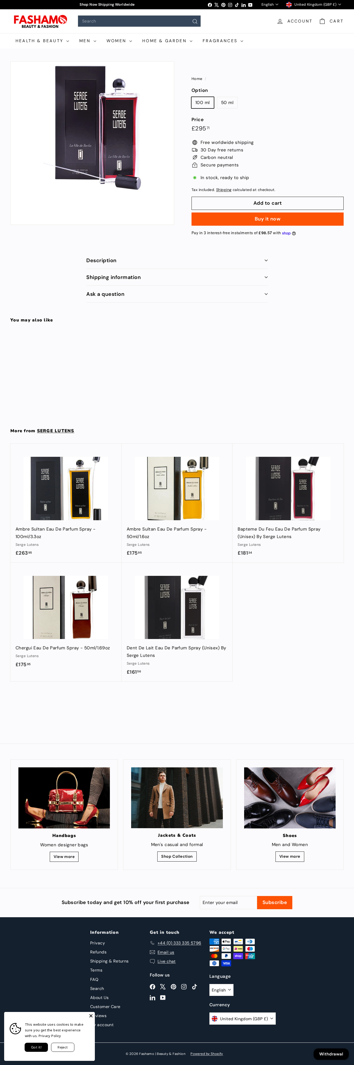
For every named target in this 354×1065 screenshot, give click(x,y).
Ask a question (105, 294)
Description (101, 260)
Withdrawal (331, 1054)
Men (85, 40)
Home (197, 78)
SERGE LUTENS (55, 431)
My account (102, 1024)
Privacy (97, 943)
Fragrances (221, 40)
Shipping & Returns (109, 961)
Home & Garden (165, 40)
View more (64, 856)
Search (97, 988)
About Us (99, 997)
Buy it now (268, 219)
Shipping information (113, 277)
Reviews (98, 1015)
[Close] (91, 1015)
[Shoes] (290, 797)
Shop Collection (177, 856)
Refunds (98, 952)
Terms (96, 970)
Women (117, 40)
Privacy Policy (50, 1035)
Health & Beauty (40, 40)
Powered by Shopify (206, 1054)
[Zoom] (92, 143)
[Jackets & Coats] (177, 797)
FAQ (94, 979)
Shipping (223, 189)
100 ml (202, 102)
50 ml (227, 102)
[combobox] (139, 21)
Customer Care (105, 1006)
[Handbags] (64, 797)
